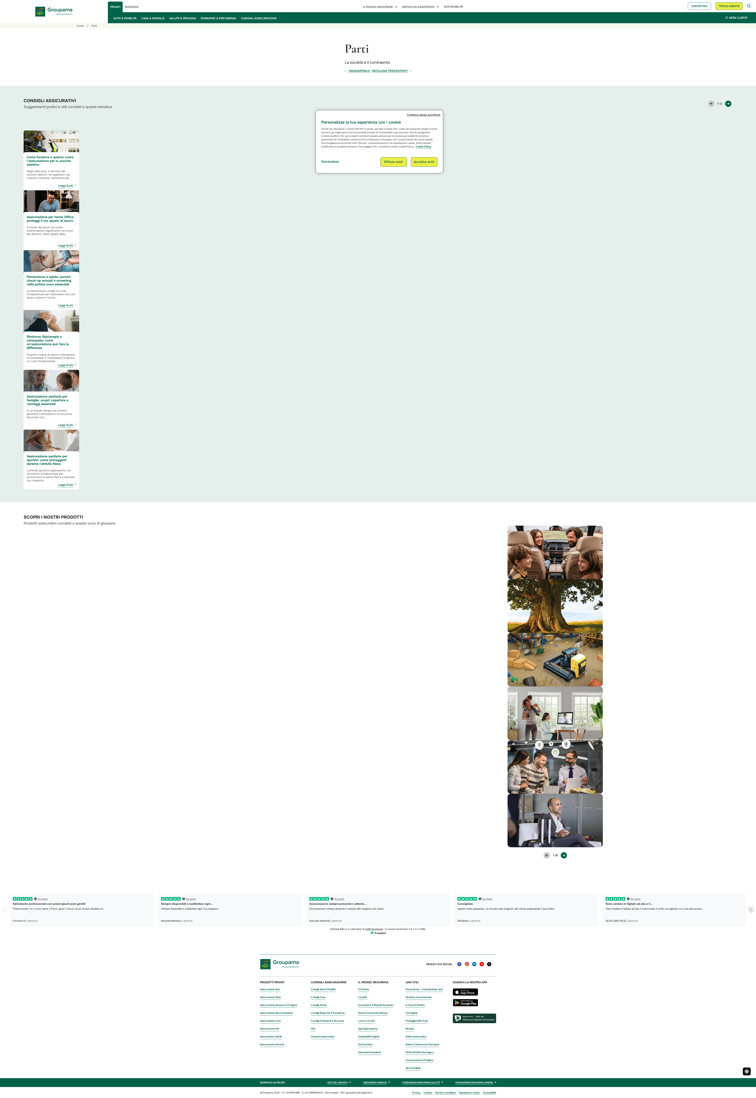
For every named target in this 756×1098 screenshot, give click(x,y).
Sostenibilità (453, 6)
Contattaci (699, 6)
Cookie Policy (423, 146)
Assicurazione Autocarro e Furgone (278, 1005)
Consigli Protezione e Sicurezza (327, 1020)
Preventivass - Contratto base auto (424, 989)
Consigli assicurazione (258, 18)
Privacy (416, 1092)
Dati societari (365, 1044)
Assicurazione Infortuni (272, 1044)
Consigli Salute (319, 1005)
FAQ (313, 1028)
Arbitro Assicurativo (416, 1036)
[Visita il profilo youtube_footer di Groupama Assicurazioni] (482, 964)
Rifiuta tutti (393, 162)
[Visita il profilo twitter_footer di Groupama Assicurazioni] (489, 964)
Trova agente (729, 6)
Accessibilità (489, 1092)
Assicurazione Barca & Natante (276, 1013)
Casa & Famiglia (153, 18)
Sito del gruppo (337, 1082)
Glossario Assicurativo (322, 1036)
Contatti (362, 997)
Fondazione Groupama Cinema (474, 1082)
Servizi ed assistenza (418, 7)
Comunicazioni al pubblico (420, 1060)
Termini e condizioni (445, 1092)
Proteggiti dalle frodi (417, 1020)
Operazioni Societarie (369, 1052)
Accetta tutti (424, 162)
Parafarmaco (359, 71)
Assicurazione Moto (270, 997)
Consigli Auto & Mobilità (323, 989)
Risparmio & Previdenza (218, 18)
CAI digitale (412, 1013)
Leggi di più (65, 185)
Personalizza (330, 161)
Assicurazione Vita (269, 1028)
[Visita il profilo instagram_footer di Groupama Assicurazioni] (467, 964)
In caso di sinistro (415, 1005)
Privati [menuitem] (115, 7)
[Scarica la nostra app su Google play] (465, 1005)
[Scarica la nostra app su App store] (465, 996)
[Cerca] (749, 6)
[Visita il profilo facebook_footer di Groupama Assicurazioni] (459, 964)
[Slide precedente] (711, 104)
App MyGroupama (367, 1028)
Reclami (410, 1028)
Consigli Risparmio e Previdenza (328, 1013)
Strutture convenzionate (419, 997)
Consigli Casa (318, 997)
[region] (379, 142)
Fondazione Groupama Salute (421, 1082)
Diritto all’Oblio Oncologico (420, 1052)
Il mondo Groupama (378, 7)
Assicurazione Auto (270, 989)
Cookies (427, 1092)
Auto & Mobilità (125, 18)
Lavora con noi (366, 1020)
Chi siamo (363, 989)
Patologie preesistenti (390, 71)
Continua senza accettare (423, 115)
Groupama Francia (375, 1082)
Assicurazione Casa (270, 1020)
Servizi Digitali (413, 1068)
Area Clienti (738, 17)
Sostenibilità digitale (368, 1036)
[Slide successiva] (728, 104)
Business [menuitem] (131, 7)
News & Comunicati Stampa (372, 1013)
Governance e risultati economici (375, 1005)
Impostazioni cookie (469, 1092)
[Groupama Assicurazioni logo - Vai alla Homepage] (54, 11)
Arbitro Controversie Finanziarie (422, 1044)
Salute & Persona (182, 18)
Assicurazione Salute (271, 1036)
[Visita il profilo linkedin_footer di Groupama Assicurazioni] (474, 964)
